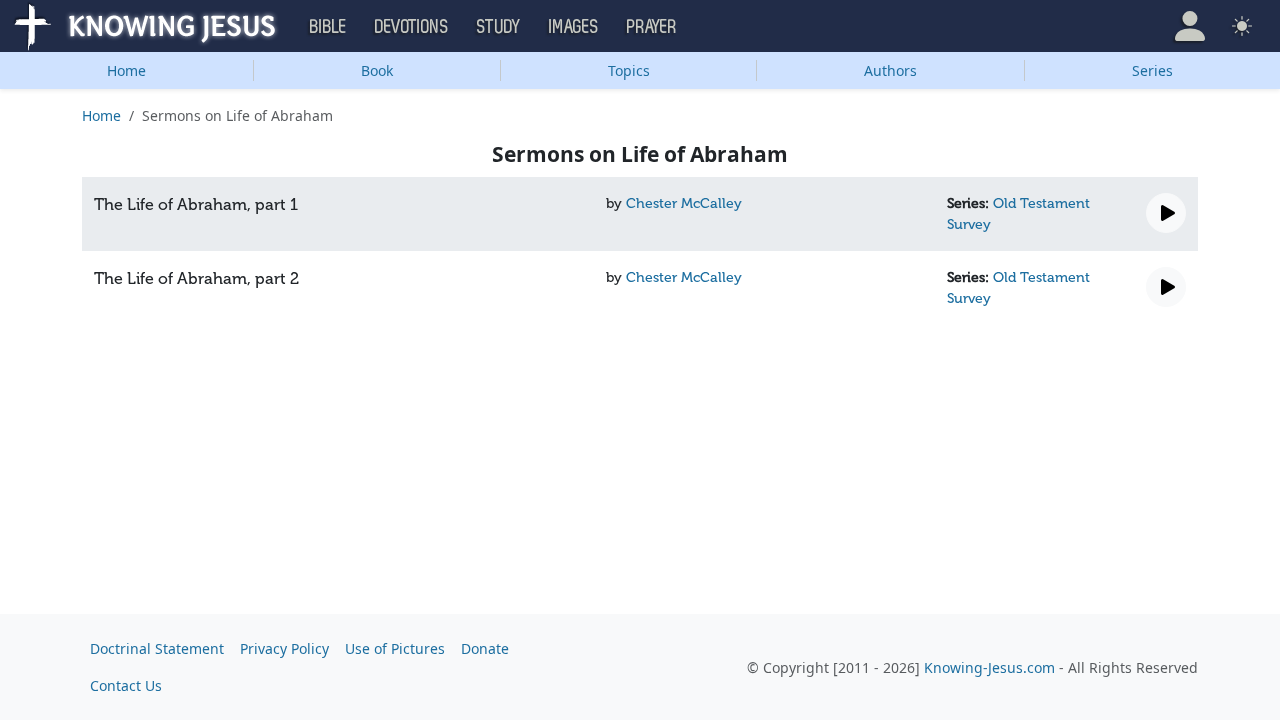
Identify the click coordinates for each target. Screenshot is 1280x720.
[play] (1166, 213)
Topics (629, 70)
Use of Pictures (395, 648)
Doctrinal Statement (157, 648)
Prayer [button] (652, 27)
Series (1152, 70)
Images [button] (574, 27)
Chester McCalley (684, 203)
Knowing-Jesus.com (989, 667)
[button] (1190, 26)
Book (377, 70)
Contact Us (126, 685)
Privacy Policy (284, 648)
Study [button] (499, 27)
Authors (890, 70)
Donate (485, 648)
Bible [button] (328, 27)
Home (126, 70)
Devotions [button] (412, 27)
